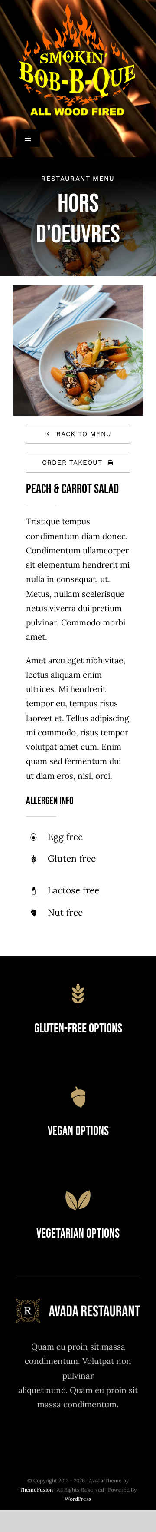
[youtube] (102, 1436)
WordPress (78, 1499)
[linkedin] (126, 1436)
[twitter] (54, 1436)
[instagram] (78, 1436)
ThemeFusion (36, 1489)
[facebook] (30, 1436)
